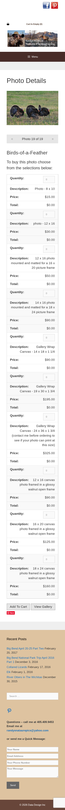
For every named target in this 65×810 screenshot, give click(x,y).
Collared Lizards (17, 667)
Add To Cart (18, 606)
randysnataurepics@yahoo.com (28, 730)
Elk (9, 672)
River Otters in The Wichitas (24, 677)
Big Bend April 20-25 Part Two (25, 648)
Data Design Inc (37, 804)
